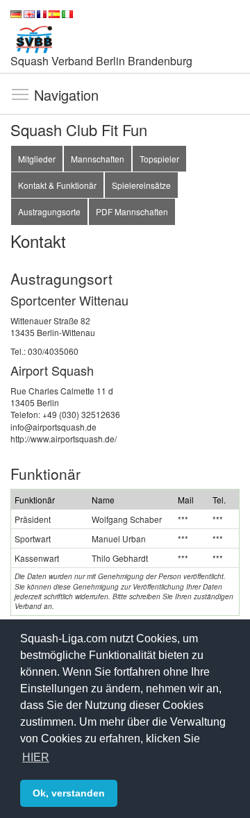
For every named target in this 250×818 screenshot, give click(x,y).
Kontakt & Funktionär (57, 185)
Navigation (20, 93)
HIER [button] (35, 757)
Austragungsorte (49, 211)
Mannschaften (97, 159)
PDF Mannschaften (132, 211)
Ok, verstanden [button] (69, 793)
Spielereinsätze (141, 185)
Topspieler (159, 159)
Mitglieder (37, 159)
